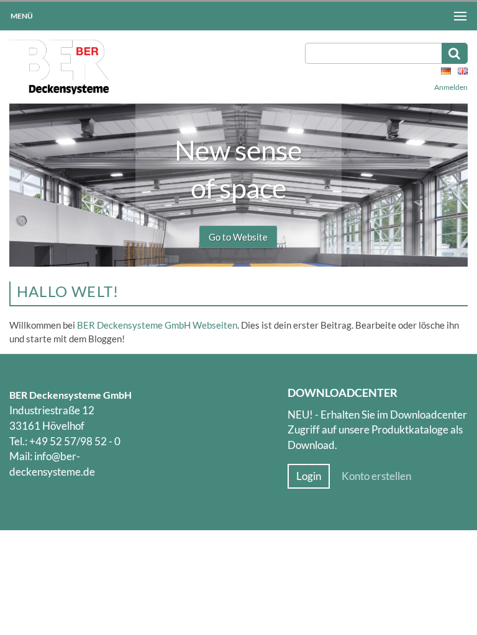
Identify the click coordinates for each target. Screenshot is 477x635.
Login (308, 476)
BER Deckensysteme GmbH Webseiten (157, 325)
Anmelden (451, 87)
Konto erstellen (376, 476)
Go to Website (238, 236)
